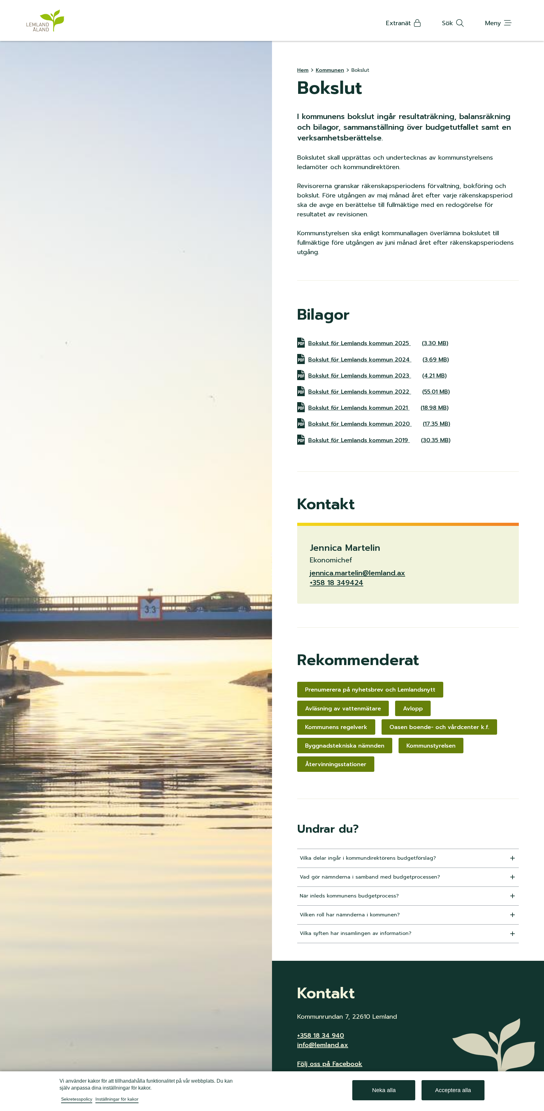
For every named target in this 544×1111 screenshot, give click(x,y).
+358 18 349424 (336, 583)
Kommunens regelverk (336, 727)
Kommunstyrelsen (431, 745)
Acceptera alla (453, 1090)
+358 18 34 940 (320, 1035)
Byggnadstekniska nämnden (344, 745)
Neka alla (384, 1090)
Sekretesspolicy (76, 1099)
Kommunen (330, 70)
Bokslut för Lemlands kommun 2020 (379, 423)
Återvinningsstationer (335, 764)
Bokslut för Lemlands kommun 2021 (378, 407)
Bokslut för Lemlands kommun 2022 (379, 391)
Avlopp (413, 708)
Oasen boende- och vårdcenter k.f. (439, 727)
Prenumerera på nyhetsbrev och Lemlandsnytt (370, 689)
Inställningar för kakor (117, 1099)
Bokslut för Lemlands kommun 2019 (379, 440)
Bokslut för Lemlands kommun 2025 (378, 343)
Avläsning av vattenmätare (343, 708)
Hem (303, 70)
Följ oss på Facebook (329, 1063)
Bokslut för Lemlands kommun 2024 (378, 359)
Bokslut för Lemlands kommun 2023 (377, 375)
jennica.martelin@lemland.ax (357, 573)
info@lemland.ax (322, 1045)
